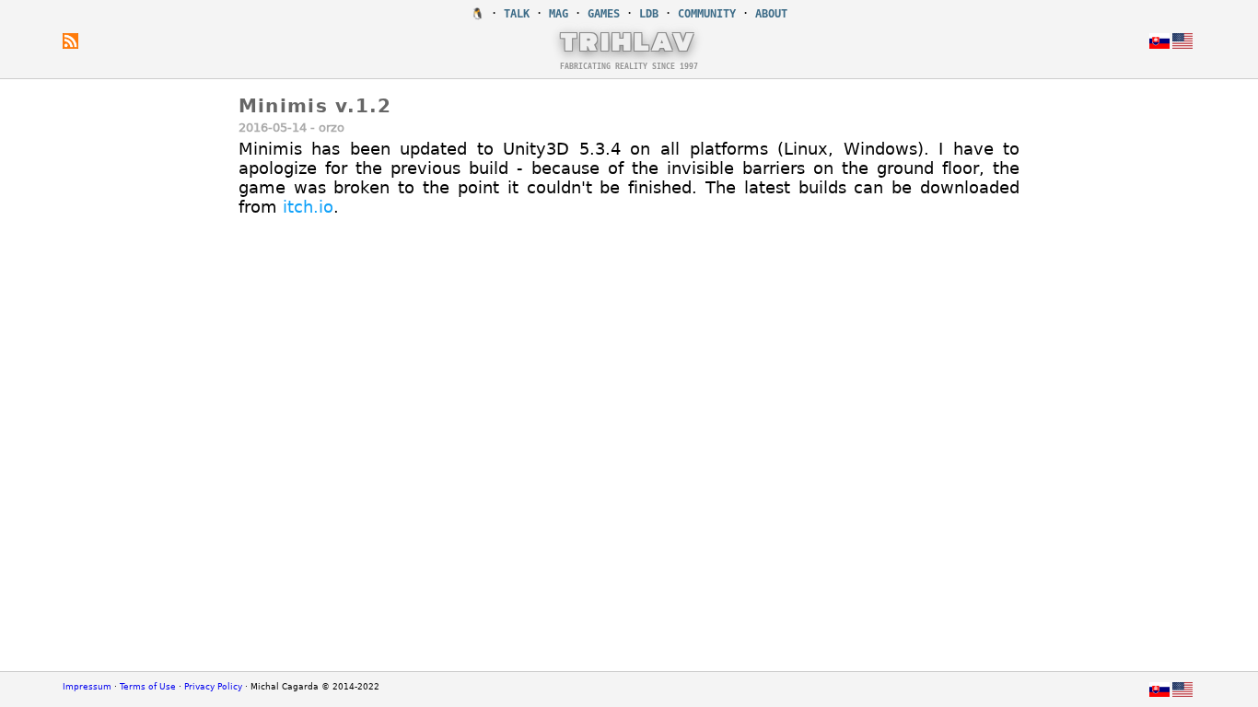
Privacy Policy (213, 686)
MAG (558, 13)
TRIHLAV (628, 41)
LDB (648, 13)
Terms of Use (148, 686)
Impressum (87, 686)
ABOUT (771, 13)
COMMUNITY (707, 13)
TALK (517, 13)
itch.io (308, 206)
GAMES (604, 13)
